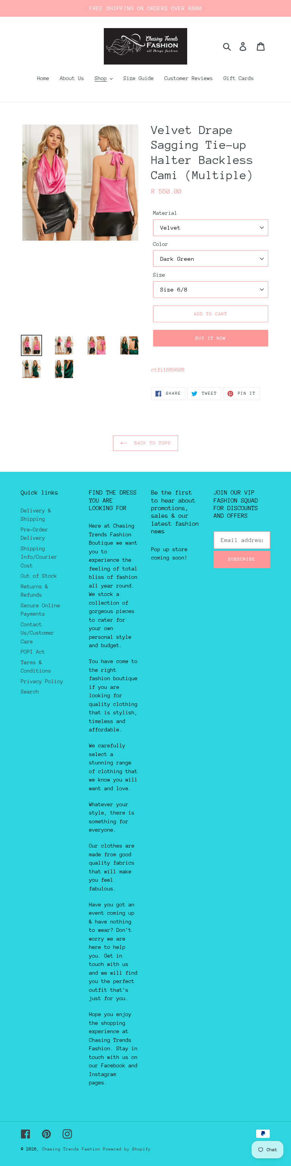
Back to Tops (151, 443)
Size (159, 275)
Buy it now (211, 338)
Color (160, 244)
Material (165, 213)
